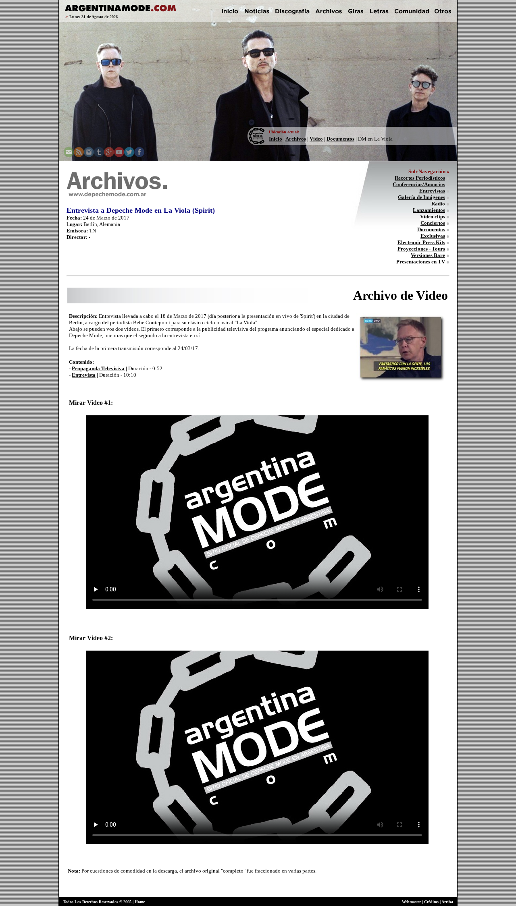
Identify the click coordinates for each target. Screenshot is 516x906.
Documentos (340, 139)
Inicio (275, 139)
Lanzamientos (429, 210)
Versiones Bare (428, 255)
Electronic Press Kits (421, 242)
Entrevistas (432, 191)
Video (316, 139)
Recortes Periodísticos (420, 178)
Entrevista (84, 375)
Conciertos (432, 223)
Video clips (432, 217)
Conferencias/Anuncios (419, 184)
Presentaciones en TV (420, 262)
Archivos (295, 139)
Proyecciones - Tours (421, 249)
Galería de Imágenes (421, 197)
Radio (438, 204)
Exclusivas (432, 236)
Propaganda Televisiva (98, 368)
